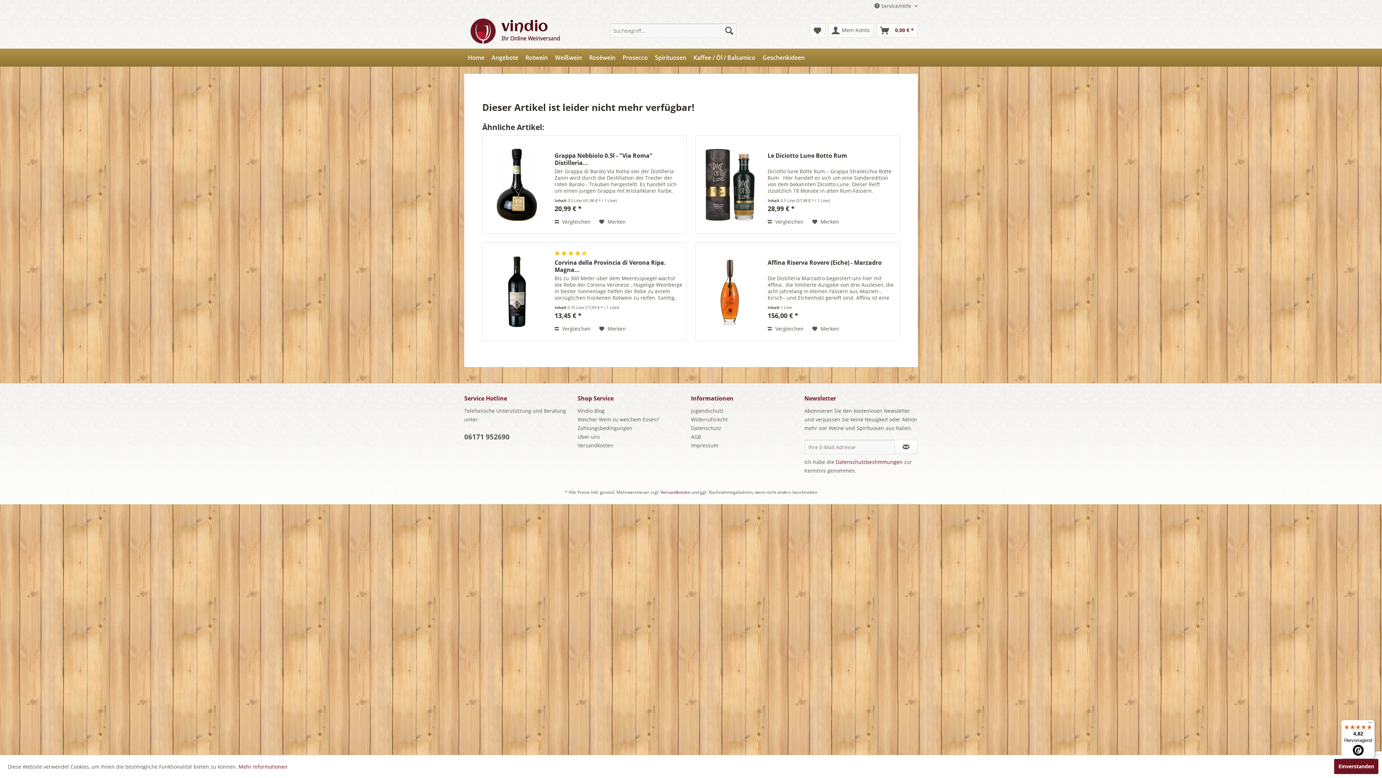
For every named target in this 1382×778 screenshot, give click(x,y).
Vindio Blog (591, 410)
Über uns (589, 436)
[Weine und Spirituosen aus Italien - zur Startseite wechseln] (514, 30)
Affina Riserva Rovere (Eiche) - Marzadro (825, 263)
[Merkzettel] (817, 30)
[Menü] (1370, 724)
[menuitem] (673, 30)
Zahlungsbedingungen (605, 428)
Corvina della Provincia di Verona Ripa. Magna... (610, 266)
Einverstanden (1356, 766)
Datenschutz (706, 428)
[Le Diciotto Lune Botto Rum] (729, 184)
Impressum (704, 445)
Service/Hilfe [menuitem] (896, 6)
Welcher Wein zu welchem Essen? (618, 419)
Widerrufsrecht (709, 419)
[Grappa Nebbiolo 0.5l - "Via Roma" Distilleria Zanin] (516, 184)
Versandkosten (595, 445)
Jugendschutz (707, 410)
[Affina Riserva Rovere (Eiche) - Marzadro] (729, 291)
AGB (696, 436)
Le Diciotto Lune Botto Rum (807, 156)
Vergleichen (576, 221)
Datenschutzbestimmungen (869, 462)
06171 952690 (487, 437)
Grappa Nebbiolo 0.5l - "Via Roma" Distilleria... (603, 159)
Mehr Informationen (263, 766)
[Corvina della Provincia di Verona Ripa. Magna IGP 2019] (516, 291)
